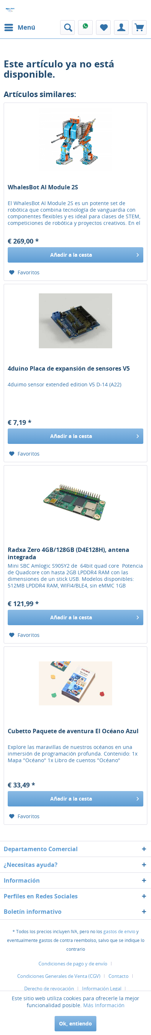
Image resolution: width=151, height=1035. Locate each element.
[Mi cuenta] (121, 27)
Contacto (118, 976)
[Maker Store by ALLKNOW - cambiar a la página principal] (10, 10)
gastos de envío (119, 931)
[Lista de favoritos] (103, 27)
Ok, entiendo (75, 1023)
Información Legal (101, 988)
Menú (26, 27)
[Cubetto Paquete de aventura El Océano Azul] (75, 683)
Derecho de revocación (49, 988)
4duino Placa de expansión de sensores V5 (69, 368)
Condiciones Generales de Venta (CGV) (58, 976)
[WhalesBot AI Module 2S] (75, 139)
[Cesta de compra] (139, 27)
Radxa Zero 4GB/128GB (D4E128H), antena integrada (68, 553)
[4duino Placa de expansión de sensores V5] (75, 321)
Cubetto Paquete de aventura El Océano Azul (73, 731)
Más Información (104, 1005)
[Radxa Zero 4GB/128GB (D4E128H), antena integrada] (75, 502)
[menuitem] (19, 27)
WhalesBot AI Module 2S (43, 187)
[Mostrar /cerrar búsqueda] (67, 27)
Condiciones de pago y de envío (72, 963)
